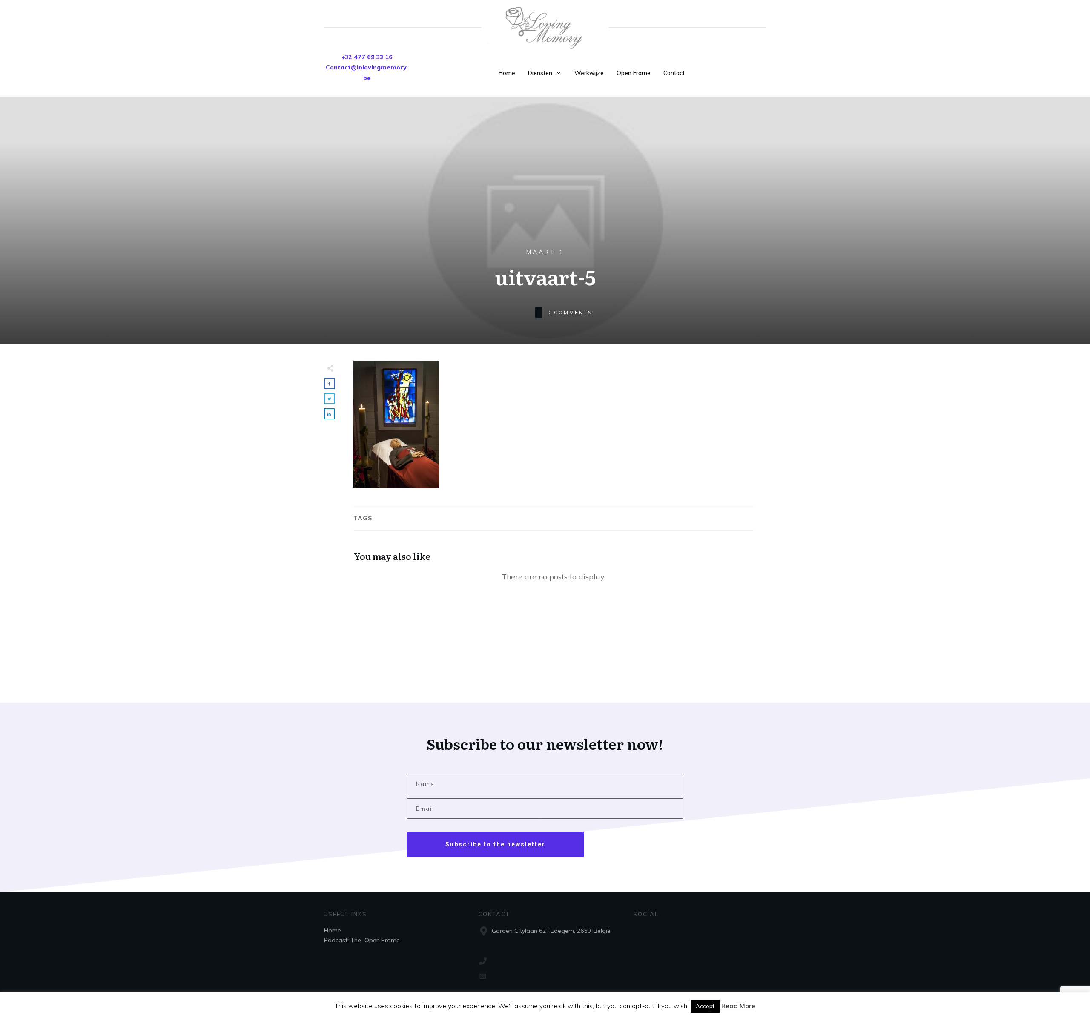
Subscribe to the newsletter (495, 844)
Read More (738, 1006)
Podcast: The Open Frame (362, 940)
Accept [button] (705, 1006)
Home (332, 930)
